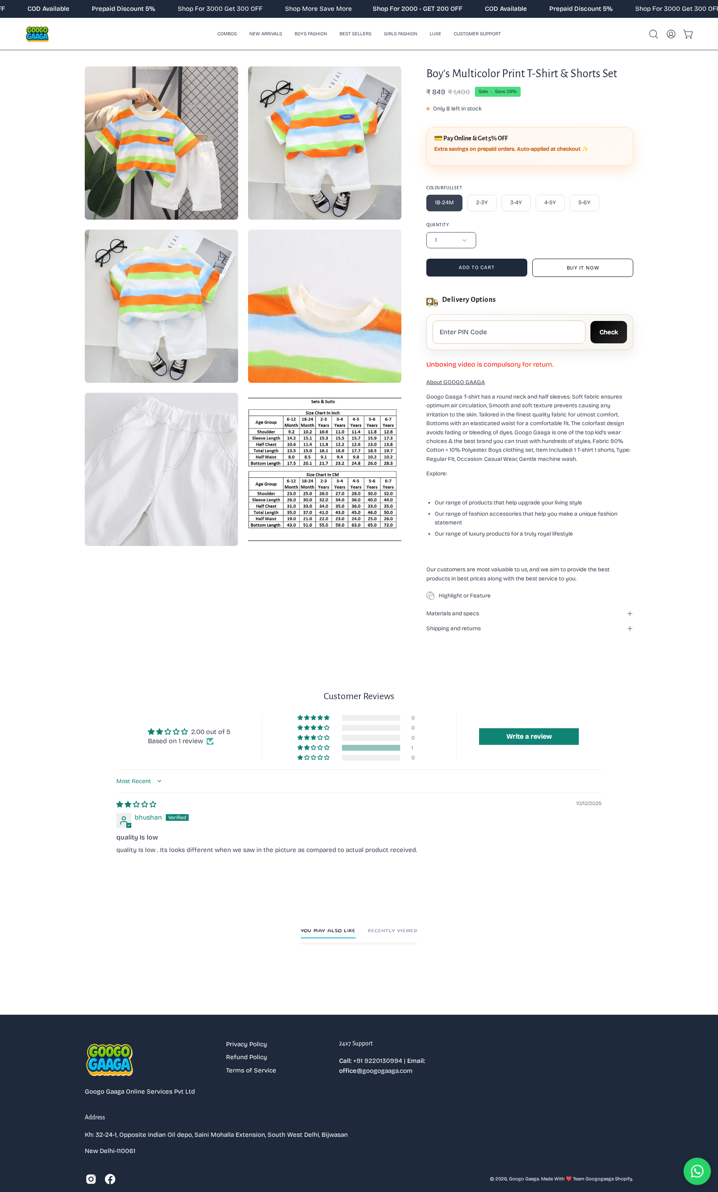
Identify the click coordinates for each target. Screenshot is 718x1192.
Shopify (623, 1179)
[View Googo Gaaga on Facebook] (110, 1179)
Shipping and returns (453, 628)
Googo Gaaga (524, 1179)
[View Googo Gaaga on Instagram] (91, 1179)
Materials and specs (452, 613)
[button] (310, 34)
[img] (136, 804)
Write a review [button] (529, 736)
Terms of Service (251, 1070)
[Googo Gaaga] (37, 34)
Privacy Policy (246, 1044)
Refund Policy (246, 1057)
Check (609, 332)
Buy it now (583, 268)
